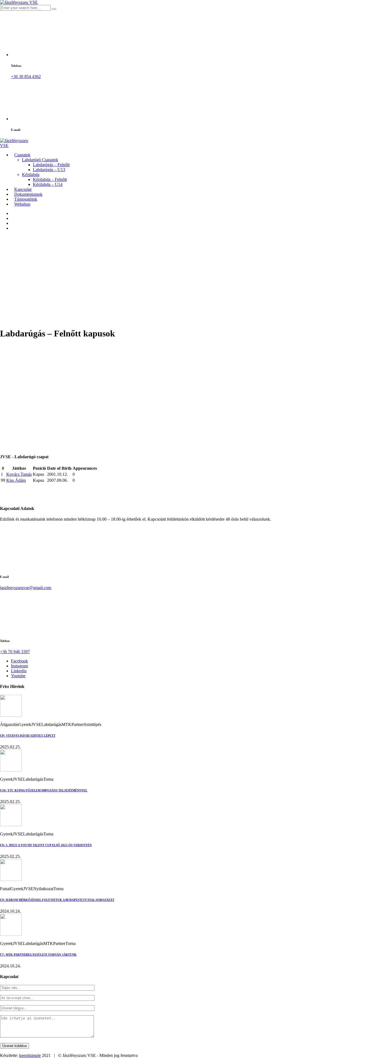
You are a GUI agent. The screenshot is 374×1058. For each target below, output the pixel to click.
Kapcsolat (22, 189)
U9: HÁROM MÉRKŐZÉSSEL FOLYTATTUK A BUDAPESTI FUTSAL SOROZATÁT (57, 899)
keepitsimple (30, 1055)
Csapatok (22, 154)
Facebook (19, 661)
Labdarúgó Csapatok (40, 159)
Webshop (22, 204)
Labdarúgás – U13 (49, 169)
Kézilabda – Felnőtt (50, 179)
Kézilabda (30, 174)
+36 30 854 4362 (26, 76)
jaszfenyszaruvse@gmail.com (25, 587)
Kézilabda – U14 (47, 184)
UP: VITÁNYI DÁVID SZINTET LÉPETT (27, 735)
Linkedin (19, 670)
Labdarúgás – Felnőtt (51, 164)
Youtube (18, 675)
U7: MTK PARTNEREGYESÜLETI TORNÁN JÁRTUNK (38, 954)
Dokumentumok (28, 194)
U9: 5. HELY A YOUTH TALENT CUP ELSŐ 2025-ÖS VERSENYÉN (46, 845)
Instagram (19, 666)
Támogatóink (25, 199)
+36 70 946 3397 (15, 651)
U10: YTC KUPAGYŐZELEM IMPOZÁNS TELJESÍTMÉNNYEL (43, 790)
